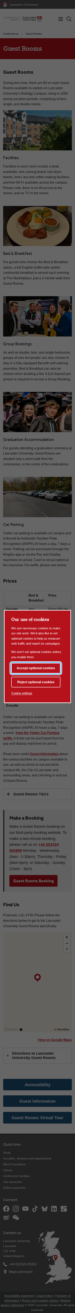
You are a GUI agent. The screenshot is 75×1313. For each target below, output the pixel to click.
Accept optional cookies (36, 668)
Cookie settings (21, 693)
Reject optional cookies (35, 682)
